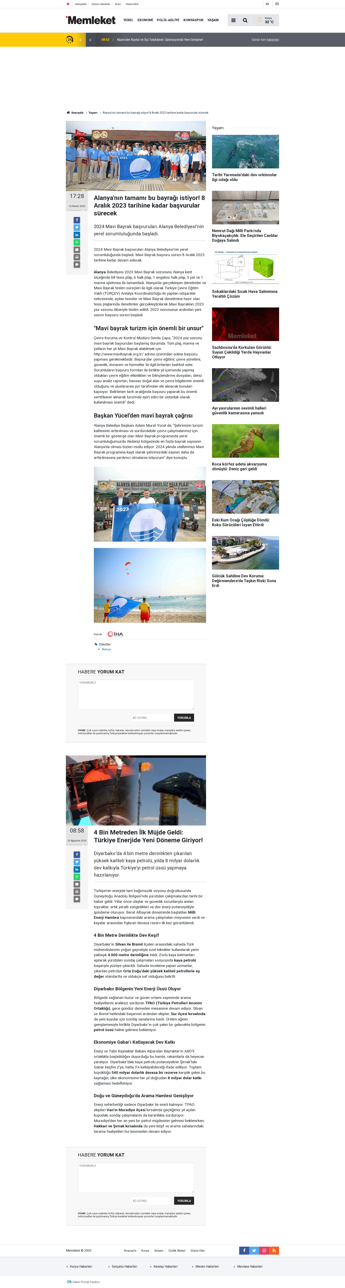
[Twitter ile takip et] (254, 1251)
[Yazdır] (77, 257)
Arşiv (118, 4)
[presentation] (80, 39)
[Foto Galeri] (277, 4)
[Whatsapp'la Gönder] (77, 242)
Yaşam (213, 20)
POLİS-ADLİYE (168, 20)
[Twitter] (77, 227)
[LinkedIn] (77, 235)
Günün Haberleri (101, 4)
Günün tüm (265, 40)
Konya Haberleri (81, 1266)
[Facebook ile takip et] (244, 1251)
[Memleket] (90, 20)
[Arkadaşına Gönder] (77, 250)
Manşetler (81, 4)
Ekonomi (145, 20)
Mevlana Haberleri (250, 1266)
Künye (145, 1250)
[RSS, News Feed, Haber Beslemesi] (274, 1251)
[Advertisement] (172, 77)
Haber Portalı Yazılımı (86, 1282)
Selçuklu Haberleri (124, 1266)
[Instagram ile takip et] (264, 1251)
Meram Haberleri (207, 1266)
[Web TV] (267, 4)
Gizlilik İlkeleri (177, 1250)
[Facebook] (77, 220)
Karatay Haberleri (165, 1266)
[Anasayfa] (68, 4)
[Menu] (233, 20)
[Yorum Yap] (77, 264)
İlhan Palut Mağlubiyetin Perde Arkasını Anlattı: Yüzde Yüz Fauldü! (162, 40)
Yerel (128, 20)
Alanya (106, 649)
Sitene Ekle (132, 4)
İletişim (159, 1250)
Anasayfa (130, 1250)
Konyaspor (193, 20)
